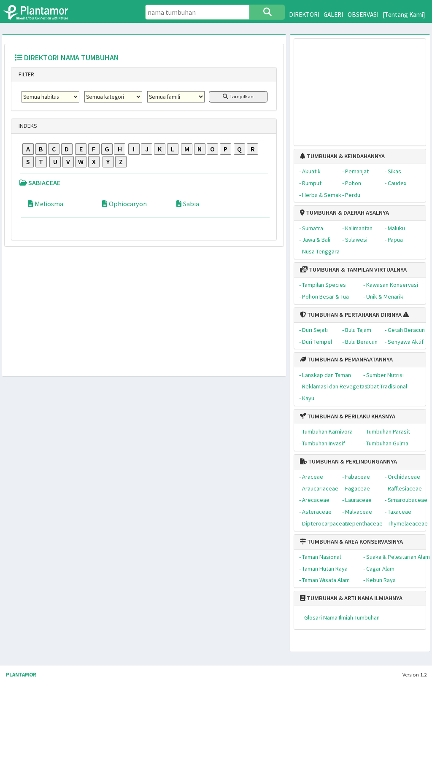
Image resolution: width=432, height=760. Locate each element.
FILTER (25, 74)
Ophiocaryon (128, 203)
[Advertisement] (360, 87)
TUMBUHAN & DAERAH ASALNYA (347, 212)
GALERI (333, 15)
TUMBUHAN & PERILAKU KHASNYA (350, 416)
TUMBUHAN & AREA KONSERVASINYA (354, 541)
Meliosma (49, 203)
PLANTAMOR (21, 674)
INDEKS (27, 125)
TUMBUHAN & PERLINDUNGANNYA (352, 461)
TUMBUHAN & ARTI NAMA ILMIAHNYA (353, 598)
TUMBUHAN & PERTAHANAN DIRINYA (354, 314)
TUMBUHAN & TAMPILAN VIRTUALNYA (357, 269)
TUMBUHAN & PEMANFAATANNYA (349, 359)
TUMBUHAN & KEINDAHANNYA (345, 156)
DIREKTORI (304, 15)
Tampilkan (241, 96)
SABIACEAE (43, 182)
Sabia (191, 203)
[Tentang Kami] (404, 15)
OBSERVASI (363, 15)
